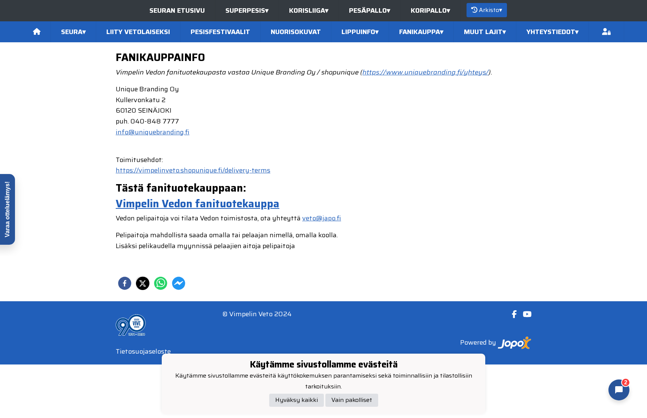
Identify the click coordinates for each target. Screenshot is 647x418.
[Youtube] (524, 314)
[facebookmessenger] (178, 283)
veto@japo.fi (321, 218)
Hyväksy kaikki (296, 400)
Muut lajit (485, 32)
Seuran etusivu (177, 10)
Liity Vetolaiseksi (138, 32)
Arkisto (490, 10)
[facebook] (124, 283)
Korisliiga (308, 10)
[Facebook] (511, 314)
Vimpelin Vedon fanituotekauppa (197, 203)
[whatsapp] (160, 283)
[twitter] (142, 283)
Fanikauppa (421, 32)
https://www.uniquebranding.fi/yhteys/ (425, 72)
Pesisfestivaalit (220, 32)
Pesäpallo (369, 10)
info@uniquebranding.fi (152, 132)
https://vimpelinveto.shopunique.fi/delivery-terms (193, 170)
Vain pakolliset (351, 400)
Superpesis (246, 10)
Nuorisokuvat (296, 32)
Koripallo (430, 10)
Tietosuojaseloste (143, 351)
